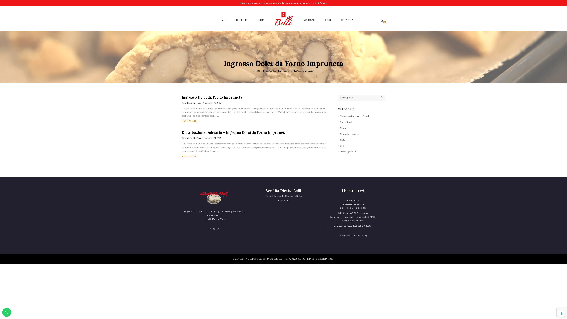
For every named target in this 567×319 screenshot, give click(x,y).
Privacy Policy (345, 235)
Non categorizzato (350, 134)
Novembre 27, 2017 (212, 103)
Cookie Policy (360, 235)
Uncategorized (348, 151)
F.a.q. (328, 19)
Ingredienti (346, 122)
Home (221, 19)
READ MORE (189, 120)
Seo (199, 103)
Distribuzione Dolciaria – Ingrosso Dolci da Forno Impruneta (234, 132)
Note (342, 140)
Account (309, 19)
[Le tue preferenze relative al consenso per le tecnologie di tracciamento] (562, 314)
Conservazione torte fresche (355, 116)
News (343, 128)
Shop (260, 19)
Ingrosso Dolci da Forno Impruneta (212, 97)
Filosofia (241, 19)
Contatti (347, 19)
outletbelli (190, 103)
